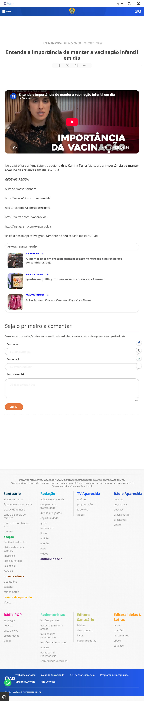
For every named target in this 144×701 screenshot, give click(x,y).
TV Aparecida (88, 493)
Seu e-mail (13, 359)
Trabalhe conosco (25, 675)
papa (43, 548)
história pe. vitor (50, 620)
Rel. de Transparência (82, 675)
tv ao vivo (82, 509)
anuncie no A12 (51, 559)
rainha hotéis (11, 591)
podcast (118, 509)
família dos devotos (15, 542)
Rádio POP (13, 614)
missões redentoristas (53, 642)
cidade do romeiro (14, 509)
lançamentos (121, 635)
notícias (8, 571)
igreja (43, 523)
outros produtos (86, 640)
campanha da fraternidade (48, 506)
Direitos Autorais (25, 681)
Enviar (14, 406)
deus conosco (85, 630)
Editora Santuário (85, 617)
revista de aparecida (18, 597)
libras (43, 533)
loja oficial (10, 566)
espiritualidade (49, 518)
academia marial (13, 499)
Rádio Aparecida (128, 493)
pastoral (8, 586)
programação (85, 504)
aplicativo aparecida (52, 499)
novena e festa (14, 576)
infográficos (47, 528)
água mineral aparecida (18, 504)
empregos (9, 620)
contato (8, 531)
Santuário (12, 493)
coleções (119, 630)
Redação (47, 493)
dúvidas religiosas (51, 513)
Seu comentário (16, 374)
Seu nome (12, 344)
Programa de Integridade (114, 675)
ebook (117, 640)
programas (120, 519)
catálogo (119, 645)
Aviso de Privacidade (52, 675)
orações (45, 543)
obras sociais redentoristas (48, 654)
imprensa (9, 555)
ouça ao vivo (121, 504)
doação (9, 537)
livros (80, 635)
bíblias (81, 625)
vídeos (7, 602)
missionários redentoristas (48, 635)
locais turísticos (13, 560)
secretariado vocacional (54, 661)
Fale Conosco (48, 681)
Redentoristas (52, 614)
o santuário (10, 581)
